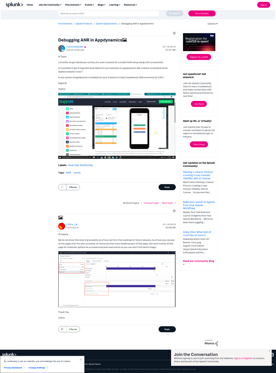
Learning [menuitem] (113, 4)
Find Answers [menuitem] (72, 4)
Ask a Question (202, 13)
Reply (167, 187)
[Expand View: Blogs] (104, 4)
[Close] (80, 359)
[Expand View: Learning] (119, 4)
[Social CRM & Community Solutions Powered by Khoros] (211, 342)
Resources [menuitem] (129, 4)
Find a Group (199, 144)
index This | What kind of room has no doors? (197, 233)
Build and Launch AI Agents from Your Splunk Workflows (199, 205)
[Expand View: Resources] (136, 4)
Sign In (264, 5)
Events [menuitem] (88, 4)
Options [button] (211, 23)
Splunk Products (83, 23)
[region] (42, 364)
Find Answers (65, 23)
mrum (77, 172)
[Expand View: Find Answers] (80, 4)
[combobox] (120, 13)
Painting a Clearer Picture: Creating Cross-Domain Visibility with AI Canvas (198, 175)
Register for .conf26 (199, 57)
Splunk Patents (95, 364)
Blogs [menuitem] (100, 4)
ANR (68, 172)
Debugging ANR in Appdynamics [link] (137, 23)
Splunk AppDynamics (107, 23)
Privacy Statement (13, 367)
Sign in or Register (243, 358)
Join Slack (199, 104)
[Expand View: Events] (93, 4)
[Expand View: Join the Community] (60, 4)
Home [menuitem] (30, 4)
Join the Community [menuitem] (49, 4)
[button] (174, 33)
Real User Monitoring (80, 165)
